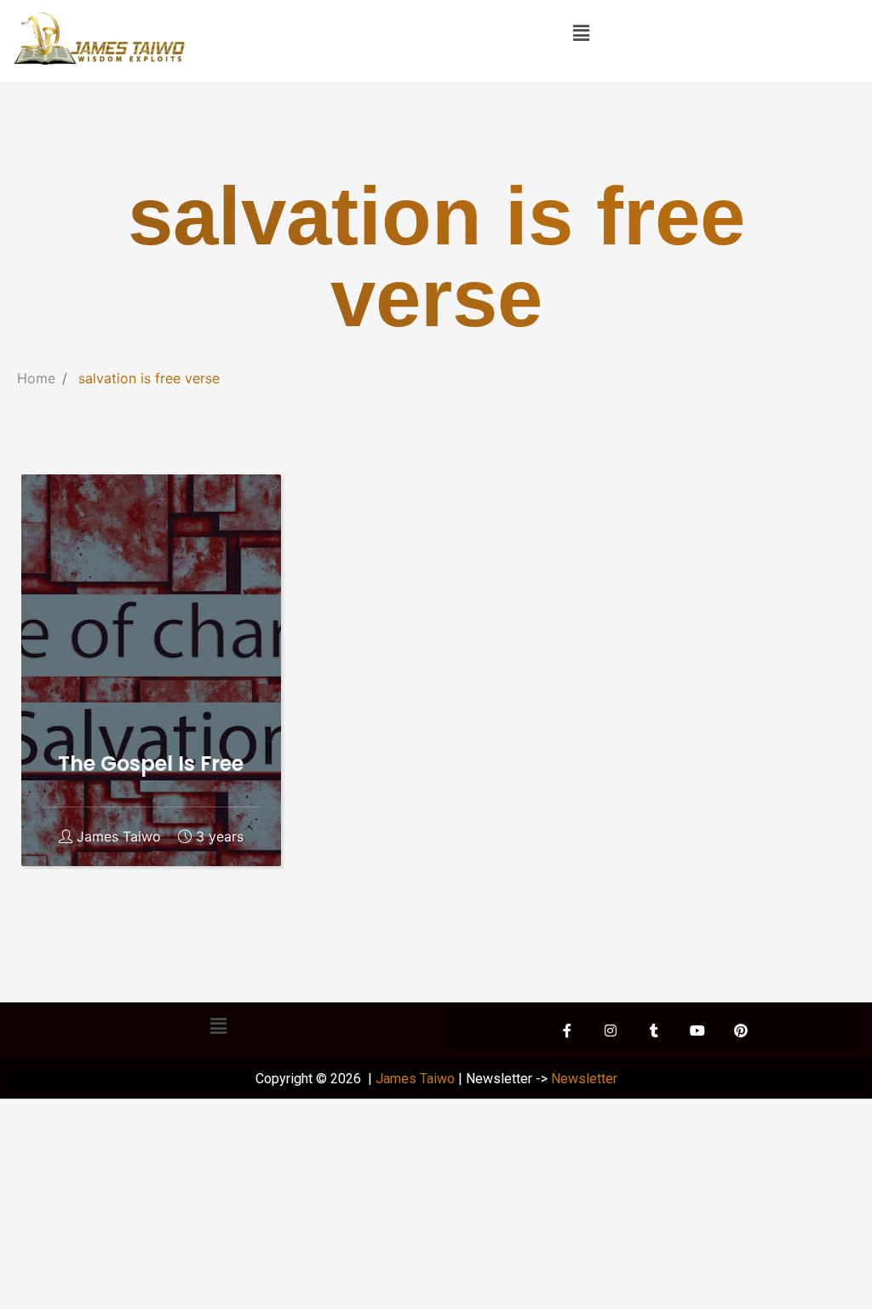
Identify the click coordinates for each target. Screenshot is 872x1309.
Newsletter (584, 1079)
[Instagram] (610, 1030)
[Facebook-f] (567, 1030)
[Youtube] (697, 1030)
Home (36, 378)
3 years (220, 837)
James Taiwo (119, 837)
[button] (580, 33)
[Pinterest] (740, 1030)
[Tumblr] (654, 1030)
